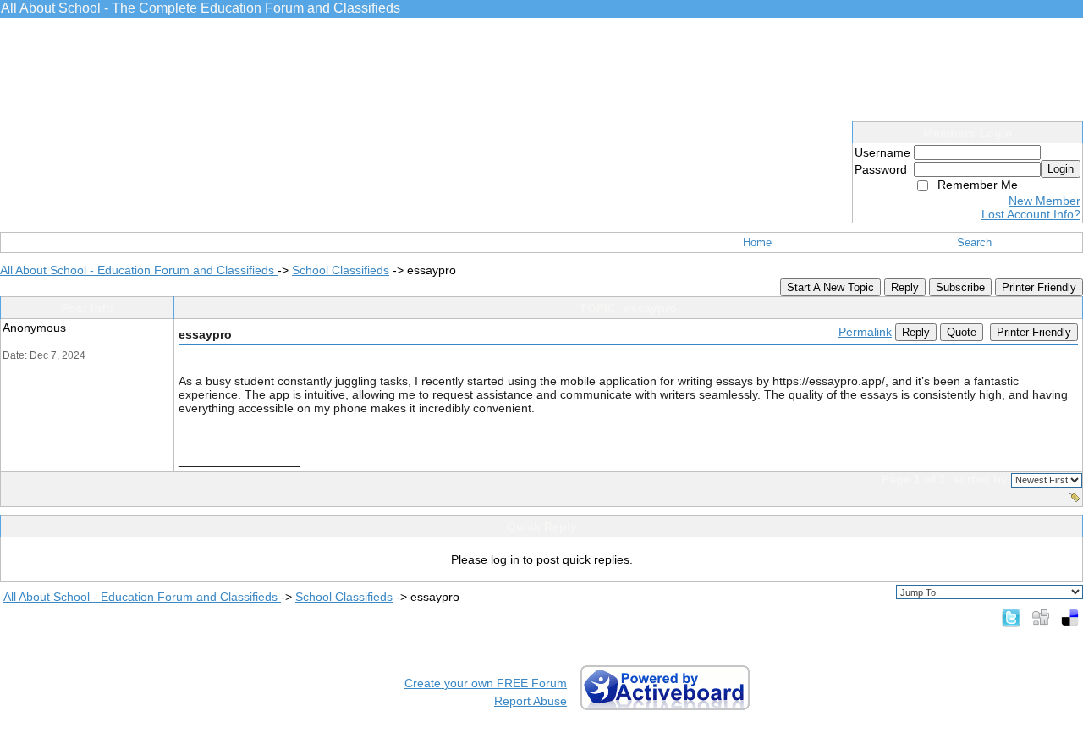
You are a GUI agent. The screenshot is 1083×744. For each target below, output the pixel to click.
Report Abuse (530, 701)
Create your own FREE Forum (485, 683)
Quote (961, 332)
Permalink (865, 332)
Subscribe (960, 287)
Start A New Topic (830, 287)
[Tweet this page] (1011, 617)
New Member (1044, 200)
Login (1060, 169)
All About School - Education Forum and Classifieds (139, 270)
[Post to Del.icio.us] (1070, 617)
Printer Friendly (1039, 287)
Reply (905, 287)
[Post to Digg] (1040, 617)
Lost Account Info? (1030, 214)
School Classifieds (340, 270)
